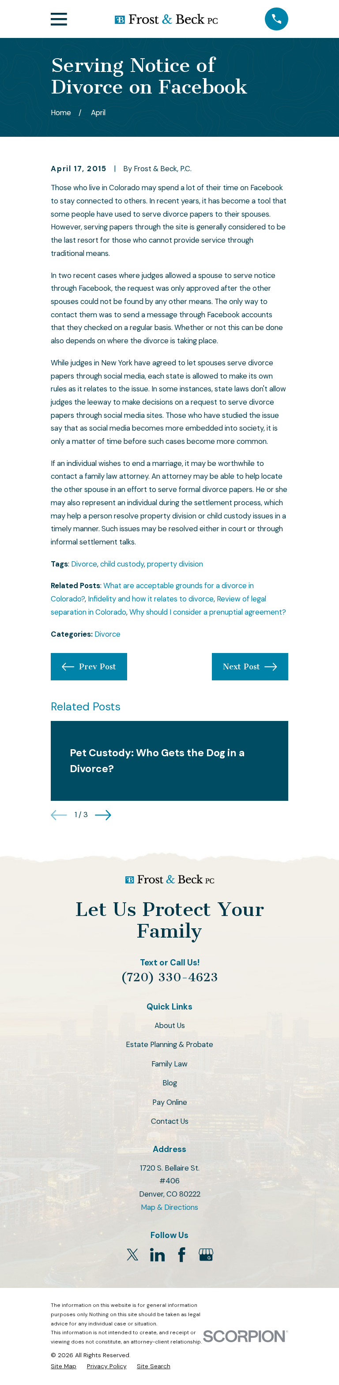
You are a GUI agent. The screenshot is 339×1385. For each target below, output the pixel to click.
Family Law (169, 1064)
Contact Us (169, 1121)
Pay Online (169, 1102)
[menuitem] (63, 1366)
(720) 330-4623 (169, 977)
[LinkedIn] (157, 1254)
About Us (169, 1025)
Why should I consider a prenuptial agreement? (207, 612)
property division (175, 564)
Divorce (84, 564)
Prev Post (97, 667)
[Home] (166, 19)
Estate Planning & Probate (169, 1044)
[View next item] (103, 815)
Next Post (241, 667)
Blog (169, 1083)
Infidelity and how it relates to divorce (151, 599)
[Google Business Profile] (206, 1254)
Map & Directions (169, 1207)
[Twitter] (132, 1254)
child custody (122, 564)
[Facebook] (181, 1254)
